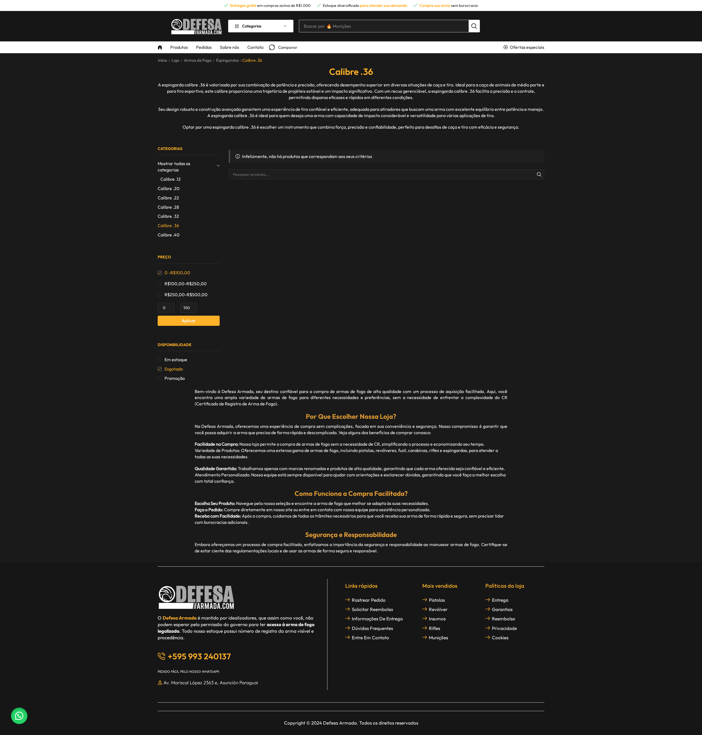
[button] (283, 47)
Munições (438, 637)
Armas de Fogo (197, 60)
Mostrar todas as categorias (174, 167)
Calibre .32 (168, 216)
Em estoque (176, 359)
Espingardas (227, 60)
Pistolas (437, 600)
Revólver (438, 609)
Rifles (434, 628)
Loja (175, 60)
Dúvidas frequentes (372, 628)
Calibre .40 (169, 235)
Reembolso (503, 618)
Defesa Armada (237, 391)
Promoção (175, 378)
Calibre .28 (168, 207)
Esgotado (174, 369)
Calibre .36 (168, 225)
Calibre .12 (170, 179)
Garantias (502, 609)
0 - (177, 272)
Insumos (437, 618)
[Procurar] (474, 26)
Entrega (500, 600)
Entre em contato (370, 637)
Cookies (500, 637)
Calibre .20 (169, 188)
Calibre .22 (168, 197)
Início (162, 60)
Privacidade (504, 628)
